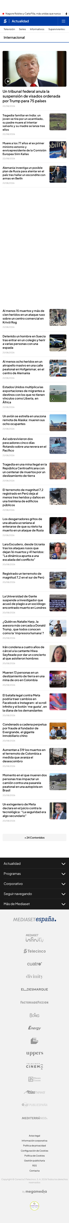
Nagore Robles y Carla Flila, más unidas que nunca (33, 13)
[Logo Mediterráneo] (34, 1117)
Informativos (37, 29)
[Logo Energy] (34, 1028)
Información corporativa (34, 1140)
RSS (34, 1165)
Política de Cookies (34, 1155)
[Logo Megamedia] (36, 1192)
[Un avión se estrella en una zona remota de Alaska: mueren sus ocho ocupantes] (57, 422)
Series (22, 29)
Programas (12, 873)
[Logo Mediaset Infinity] (34, 938)
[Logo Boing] (35, 1015)
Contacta (34, 1170)
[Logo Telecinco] (35, 951)
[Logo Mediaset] (35, 922)
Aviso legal (34, 1135)
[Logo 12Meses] (34, 1079)
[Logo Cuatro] (34, 963)
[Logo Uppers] (34, 1053)
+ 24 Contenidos (34, 837)
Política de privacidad (34, 1145)
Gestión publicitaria (34, 1160)
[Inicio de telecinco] (5, 21)
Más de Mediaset (17, 904)
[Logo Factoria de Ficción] (35, 1002)
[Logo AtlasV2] (34, 1092)
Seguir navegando (18, 894)
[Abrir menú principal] (63, 21)
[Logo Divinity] (34, 976)
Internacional (14, 37)
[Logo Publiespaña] (34, 1105)
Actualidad (20, 21)
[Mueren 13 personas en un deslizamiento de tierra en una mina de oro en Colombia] (57, 679)
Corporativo (13, 883)
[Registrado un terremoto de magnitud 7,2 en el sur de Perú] (57, 580)
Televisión (9, 29)
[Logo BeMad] (34, 1040)
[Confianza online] (34, 1209)
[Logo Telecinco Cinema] (34, 1066)
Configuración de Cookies (34, 1150)
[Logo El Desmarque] (34, 989)
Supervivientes (56, 29)
